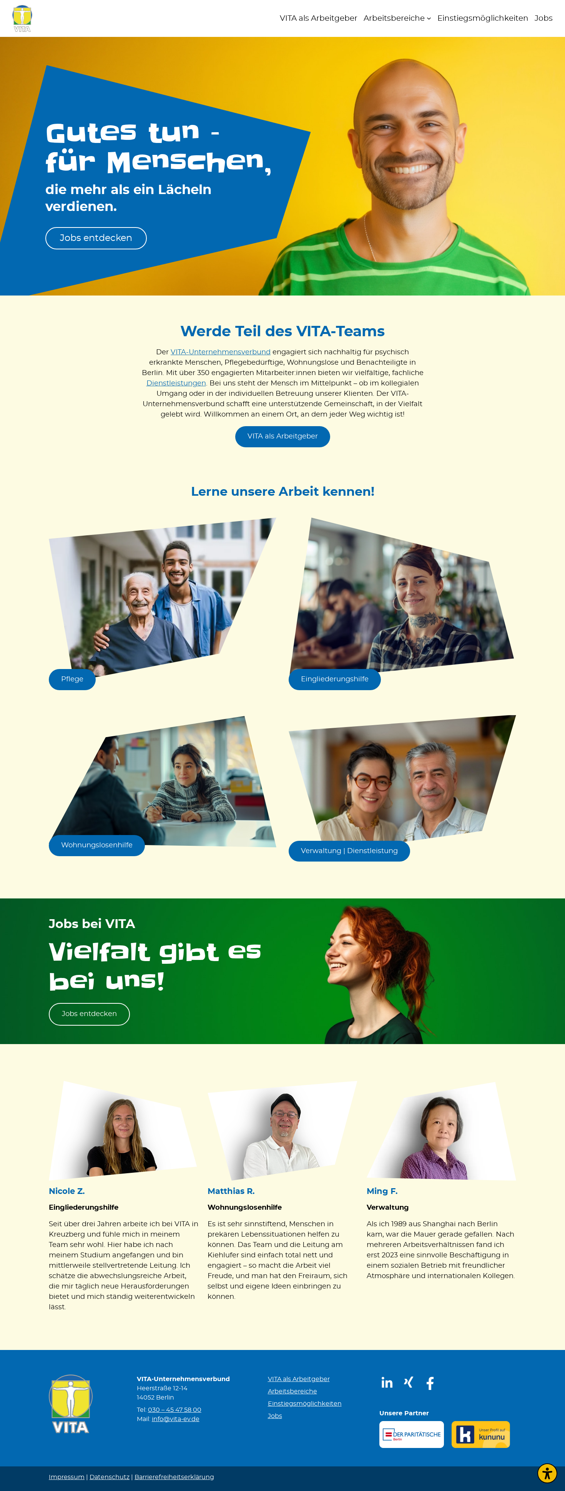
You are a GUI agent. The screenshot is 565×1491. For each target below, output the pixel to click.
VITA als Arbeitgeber (283, 436)
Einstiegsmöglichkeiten (305, 1404)
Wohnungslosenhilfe (97, 845)
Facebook (425, 1379)
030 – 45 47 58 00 (174, 1410)
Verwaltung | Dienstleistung (349, 851)
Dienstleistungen (176, 383)
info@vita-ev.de (175, 1419)
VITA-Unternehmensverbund (221, 352)
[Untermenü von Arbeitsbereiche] (429, 18)
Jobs (275, 1416)
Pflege (72, 679)
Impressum (67, 1477)
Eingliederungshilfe (335, 679)
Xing (402, 1379)
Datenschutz (110, 1477)
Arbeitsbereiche (292, 1391)
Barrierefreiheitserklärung (174, 1477)
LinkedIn (382, 1379)
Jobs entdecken (96, 238)
